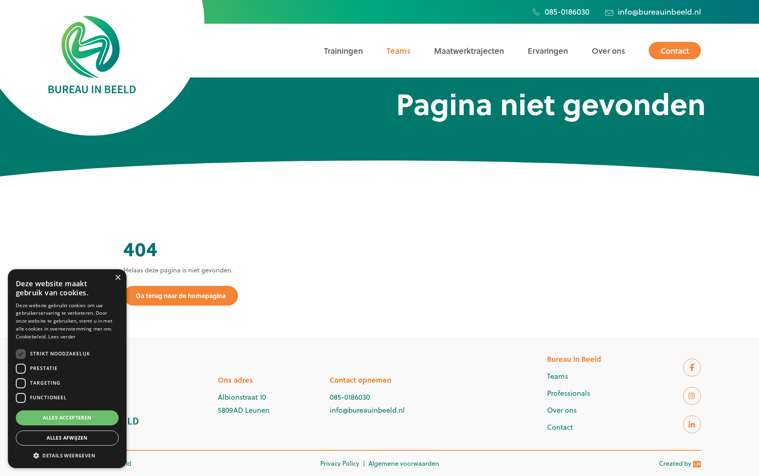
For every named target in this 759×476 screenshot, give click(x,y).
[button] (67, 455)
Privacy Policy (339, 463)
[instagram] (692, 396)
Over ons (608, 51)
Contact (675, 51)
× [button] (118, 278)
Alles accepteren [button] (67, 417)
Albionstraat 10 (242, 397)
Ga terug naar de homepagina (181, 295)
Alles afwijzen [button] (67, 437)
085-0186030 (567, 11)
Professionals (568, 393)
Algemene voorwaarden (403, 463)
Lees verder (62, 336)
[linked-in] (692, 424)
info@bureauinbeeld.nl (659, 11)
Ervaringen (548, 51)
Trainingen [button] (343, 51)
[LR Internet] (697, 463)
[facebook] (692, 367)
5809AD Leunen (244, 410)
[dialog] (67, 368)
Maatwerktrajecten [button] (469, 51)
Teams (398, 51)
